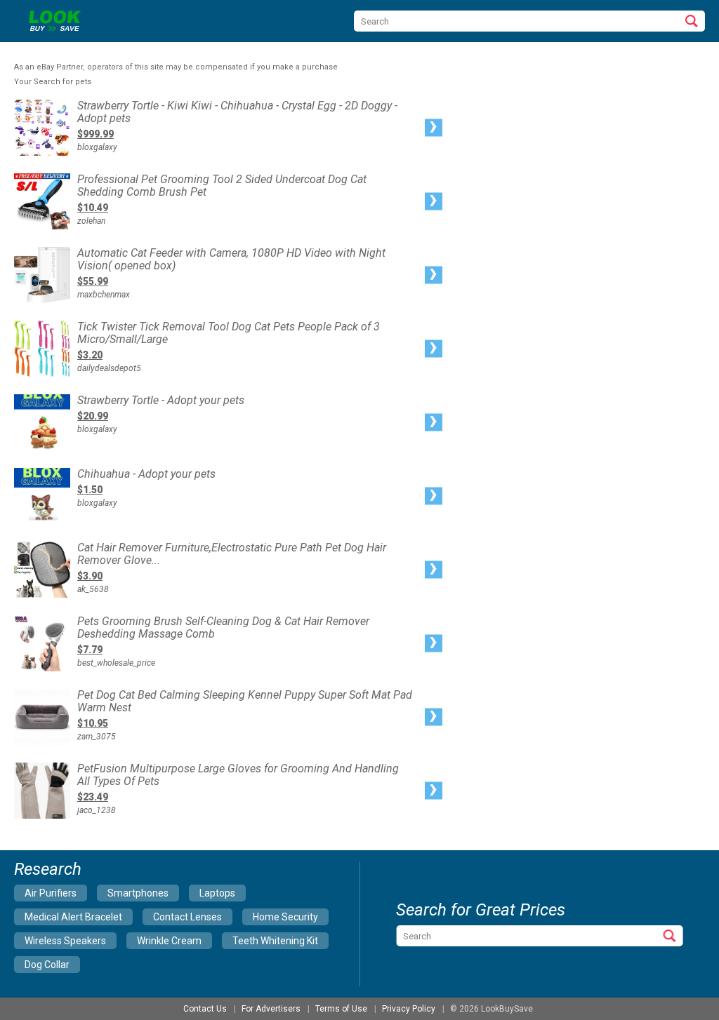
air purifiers (51, 893)
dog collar (47, 964)
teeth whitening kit (275, 940)
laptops (217, 893)
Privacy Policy (408, 1009)
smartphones (138, 893)
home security (285, 916)
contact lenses (187, 916)
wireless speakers (65, 940)
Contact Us (205, 1009)
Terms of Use (341, 1009)
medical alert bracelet (73, 916)
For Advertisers (271, 1009)
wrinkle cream (169, 940)
